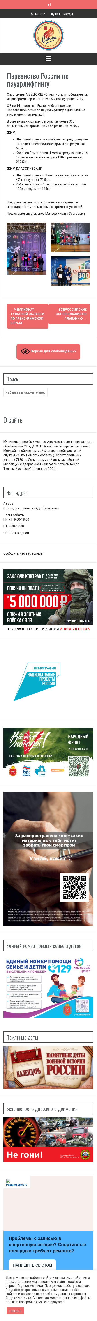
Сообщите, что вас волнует (23, 553)
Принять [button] (15, 1310)
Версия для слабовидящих (53, 351)
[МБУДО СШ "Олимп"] (48, 35)
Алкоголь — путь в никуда (52, 13)
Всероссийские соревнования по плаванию (71, 314)
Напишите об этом (32, 1265)
